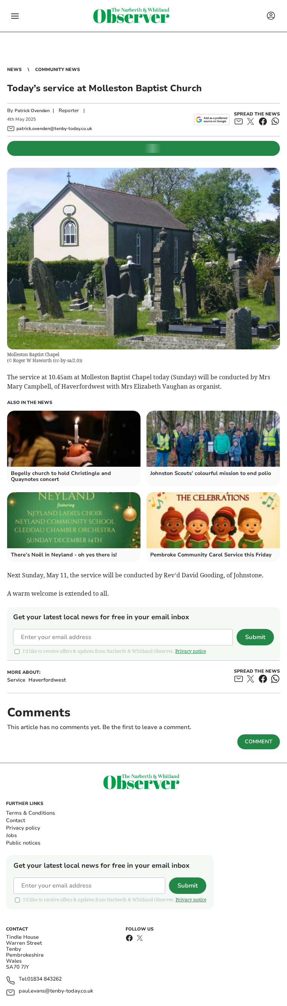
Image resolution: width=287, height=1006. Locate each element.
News (14, 69)
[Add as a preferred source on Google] (211, 119)
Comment (258, 741)
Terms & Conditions (30, 813)
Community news (57, 69)
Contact (15, 820)
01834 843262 (44, 979)
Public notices (23, 842)
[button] (15, 16)
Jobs (11, 835)
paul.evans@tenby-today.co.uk (56, 991)
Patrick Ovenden (32, 111)
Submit (255, 637)
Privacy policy (23, 827)
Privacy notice (190, 651)
